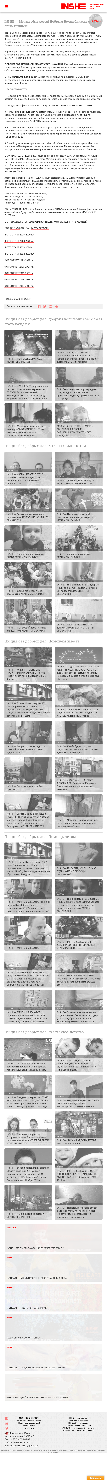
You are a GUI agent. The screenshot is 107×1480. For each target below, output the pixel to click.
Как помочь (29, 1428)
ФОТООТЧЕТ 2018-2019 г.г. (19, 279)
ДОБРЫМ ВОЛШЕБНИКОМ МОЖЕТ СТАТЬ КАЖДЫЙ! (58, 221)
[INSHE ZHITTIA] (82, 5)
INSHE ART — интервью (78, 1423)
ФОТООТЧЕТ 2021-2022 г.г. (19, 260)
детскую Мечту (29, 111)
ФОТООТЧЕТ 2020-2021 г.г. (19, 266)
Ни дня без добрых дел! (29, 1423)
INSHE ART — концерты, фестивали (78, 1428)
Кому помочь (29, 1425)
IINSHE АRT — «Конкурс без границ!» (78, 1430)
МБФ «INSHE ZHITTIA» (29, 1418)
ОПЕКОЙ (15, 228)
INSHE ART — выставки (78, 1420)
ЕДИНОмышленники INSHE (29, 1420)
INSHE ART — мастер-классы (78, 1425)
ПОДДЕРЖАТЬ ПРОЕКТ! (17, 298)
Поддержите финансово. (21, 105)
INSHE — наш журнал (78, 1418)
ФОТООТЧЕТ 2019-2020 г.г (18, 273)
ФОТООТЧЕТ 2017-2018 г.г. (19, 285)
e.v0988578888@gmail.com (25, 1445)
